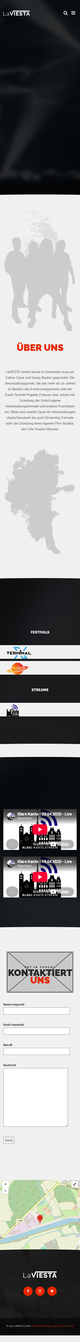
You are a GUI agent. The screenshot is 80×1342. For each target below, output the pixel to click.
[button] (65, 13)
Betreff (7, 1045)
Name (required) (13, 1004)
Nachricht (9, 1065)
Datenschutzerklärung (42, 1326)
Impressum (61, 1326)
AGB (71, 1326)
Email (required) (13, 1024)
